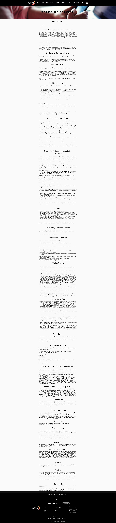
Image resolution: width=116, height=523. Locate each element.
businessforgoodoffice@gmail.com (58, 490)
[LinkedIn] (53, 516)
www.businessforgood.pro (43, 35)
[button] (57, 3)
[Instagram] (61, 516)
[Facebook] (55, 516)
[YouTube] (59, 516)
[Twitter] (57, 516)
